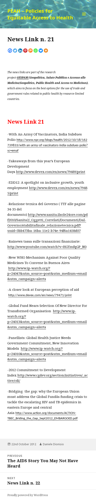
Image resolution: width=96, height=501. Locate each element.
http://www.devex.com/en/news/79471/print (40, 295)
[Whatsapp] (35, 50)
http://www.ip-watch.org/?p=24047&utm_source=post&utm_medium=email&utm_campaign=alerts (47, 273)
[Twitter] (15, 50)
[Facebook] (10, 50)
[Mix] (30, 50)
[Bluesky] (41, 50)
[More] (46, 50)
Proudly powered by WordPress (27, 495)
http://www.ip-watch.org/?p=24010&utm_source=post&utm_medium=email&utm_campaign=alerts (47, 353)
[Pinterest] (25, 50)
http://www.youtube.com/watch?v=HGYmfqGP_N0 (46, 246)
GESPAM (23, 77)
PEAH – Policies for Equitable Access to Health (40, 14)
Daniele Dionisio (53, 444)
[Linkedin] (20, 50)
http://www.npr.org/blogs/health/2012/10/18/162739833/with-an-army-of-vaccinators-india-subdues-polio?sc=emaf (47, 145)
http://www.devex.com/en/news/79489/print (50, 171)
